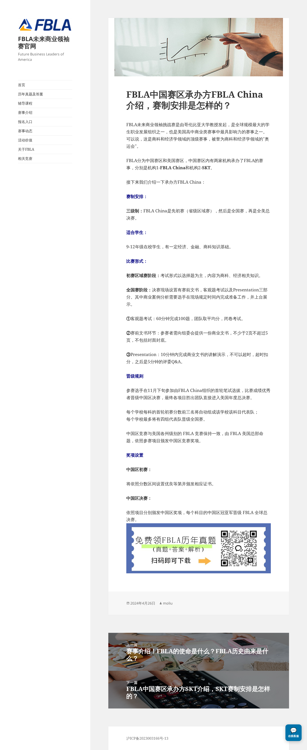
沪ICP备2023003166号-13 (147, 738)
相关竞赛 (25, 158)
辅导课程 (25, 103)
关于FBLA (26, 149)
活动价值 (25, 140)
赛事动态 (25, 130)
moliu (168, 603)
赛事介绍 (25, 112)
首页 (21, 84)
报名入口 (25, 121)
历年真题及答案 (30, 94)
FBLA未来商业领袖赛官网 (43, 42)
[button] (293, 732)
